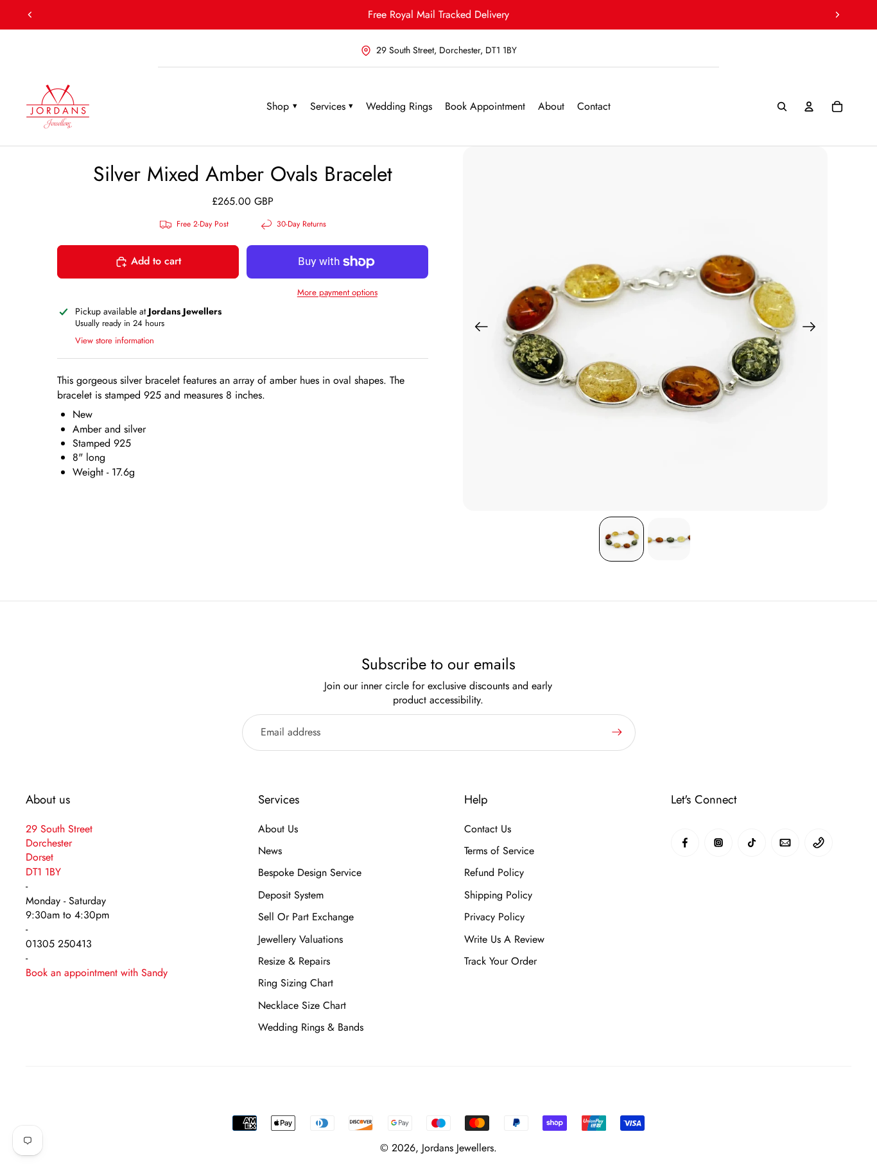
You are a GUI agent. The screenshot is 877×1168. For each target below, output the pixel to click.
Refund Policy (494, 873)
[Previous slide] (30, 15)
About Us (278, 829)
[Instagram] (718, 843)
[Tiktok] (752, 843)
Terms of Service (499, 851)
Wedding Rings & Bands (310, 1027)
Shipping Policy (498, 895)
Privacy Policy (494, 917)
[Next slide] (837, 15)
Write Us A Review (504, 939)
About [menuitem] (551, 106)
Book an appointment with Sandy (97, 972)
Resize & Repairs (294, 961)
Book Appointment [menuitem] (485, 106)
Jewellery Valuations (300, 939)
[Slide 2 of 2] (669, 539)
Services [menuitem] (332, 106)
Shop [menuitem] (281, 106)
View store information (114, 340)
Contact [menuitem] (594, 106)
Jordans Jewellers (458, 1147)
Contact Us (487, 829)
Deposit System (291, 895)
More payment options (337, 292)
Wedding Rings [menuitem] (399, 106)
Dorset (39, 857)
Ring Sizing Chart (295, 983)
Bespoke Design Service (309, 873)
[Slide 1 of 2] (621, 539)
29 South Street (59, 828)
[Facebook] (685, 843)
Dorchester (49, 843)
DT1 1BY (43, 871)
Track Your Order (500, 961)
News (270, 851)
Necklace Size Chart (302, 1006)
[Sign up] (617, 732)
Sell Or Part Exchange (306, 917)
